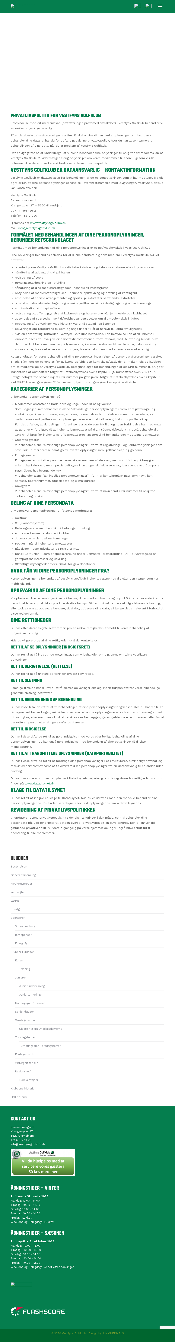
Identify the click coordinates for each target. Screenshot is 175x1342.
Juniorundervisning (32, 986)
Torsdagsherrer (25, 1037)
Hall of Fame (19, 1097)
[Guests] (137, 7)
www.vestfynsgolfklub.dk (48, 223)
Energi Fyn (22, 943)
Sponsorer (18, 917)
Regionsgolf (23, 1071)
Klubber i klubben (23, 952)
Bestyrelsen (19, 866)
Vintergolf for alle (26, 1063)
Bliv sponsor (23, 934)
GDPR (15, 900)
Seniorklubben (25, 1011)
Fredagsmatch (24, 1054)
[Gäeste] (148, 7)
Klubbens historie (23, 1088)
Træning (24, 969)
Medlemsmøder (21, 883)
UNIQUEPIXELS (113, 1333)
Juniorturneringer (31, 994)
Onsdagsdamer (25, 1020)
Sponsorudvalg (25, 926)
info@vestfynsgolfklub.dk (36, 228)
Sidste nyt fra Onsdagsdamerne (40, 1028)
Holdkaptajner (28, 1080)
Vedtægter (18, 892)
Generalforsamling (23, 875)
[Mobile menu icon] (160, 6)
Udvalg (15, 909)
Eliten (19, 960)
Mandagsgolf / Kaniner (30, 1003)
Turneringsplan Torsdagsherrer (40, 1045)
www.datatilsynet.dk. (40, 783)
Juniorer (20, 977)
